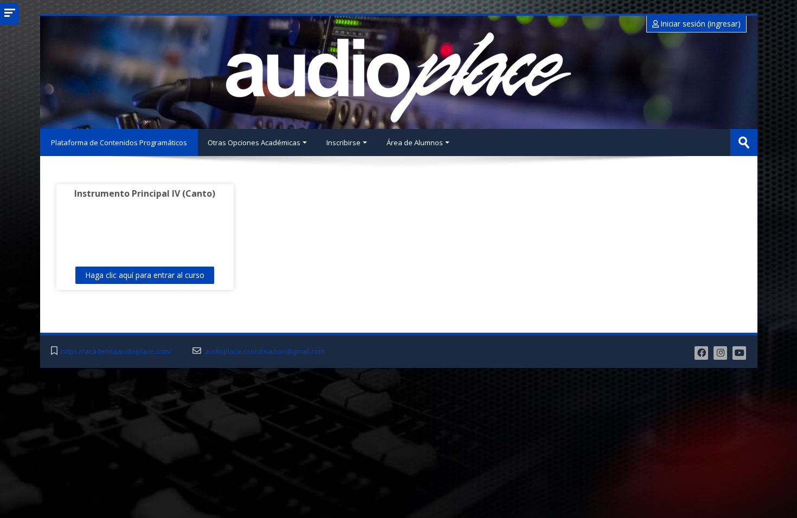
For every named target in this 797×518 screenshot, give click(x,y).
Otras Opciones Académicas (254, 142)
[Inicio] (399, 77)
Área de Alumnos (415, 142)
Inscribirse (343, 142)
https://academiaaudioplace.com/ (116, 351)
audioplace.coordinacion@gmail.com (264, 351)
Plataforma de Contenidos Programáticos (119, 142)
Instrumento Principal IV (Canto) (144, 193)
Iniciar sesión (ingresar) (700, 23)
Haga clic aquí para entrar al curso (144, 275)
